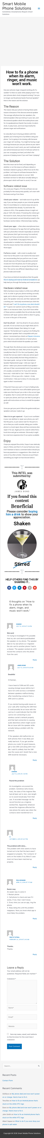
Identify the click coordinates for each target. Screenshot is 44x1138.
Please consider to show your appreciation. (22, 514)
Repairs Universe (34, 336)
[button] (9, 588)
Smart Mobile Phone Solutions (16, 6)
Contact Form (7, 1080)
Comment (11, 979)
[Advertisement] (22, 40)
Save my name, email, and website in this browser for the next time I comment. (22, 1037)
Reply (35, 660)
